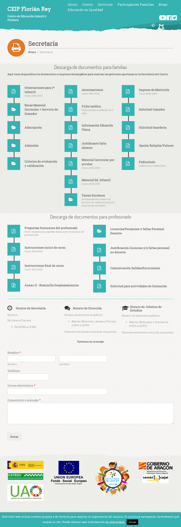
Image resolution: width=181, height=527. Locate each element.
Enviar (14, 436)
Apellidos (64, 364)
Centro (87, 4)
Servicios (105, 4)
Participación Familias (136, 4)
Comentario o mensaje (24, 400)
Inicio (72, 4)
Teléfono (13, 371)
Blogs (163, 4)
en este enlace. (115, 522)
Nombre (14, 352)
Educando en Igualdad (85, 10)
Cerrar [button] (132, 522)
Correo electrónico (21, 385)
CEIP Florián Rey (29, 9)
